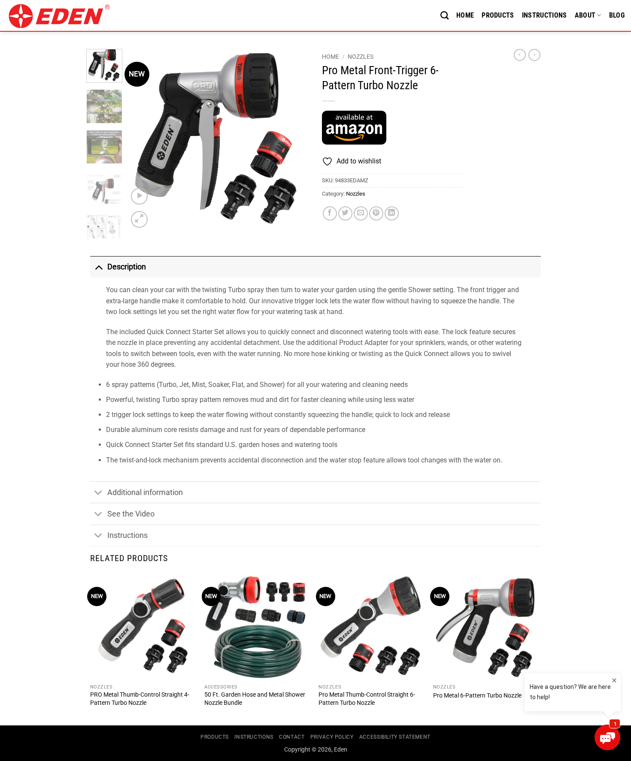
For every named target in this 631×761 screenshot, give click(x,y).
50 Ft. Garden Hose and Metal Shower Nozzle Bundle (254, 699)
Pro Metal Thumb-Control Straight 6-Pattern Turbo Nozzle (367, 699)
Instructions (544, 15)
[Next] (295, 139)
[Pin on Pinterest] (376, 213)
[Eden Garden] (64, 16)
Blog (617, 15)
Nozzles (360, 56)
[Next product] (520, 55)
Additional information (145, 492)
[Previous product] (534, 55)
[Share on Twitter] (345, 213)
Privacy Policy (332, 737)
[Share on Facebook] (330, 213)
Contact (291, 737)
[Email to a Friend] (361, 213)
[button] (139, 196)
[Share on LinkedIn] (392, 213)
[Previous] (142, 139)
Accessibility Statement (395, 737)
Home (465, 15)
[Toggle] (98, 266)
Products (498, 15)
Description (126, 267)
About (585, 15)
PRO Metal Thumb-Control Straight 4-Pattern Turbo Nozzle (139, 699)
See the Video (131, 514)
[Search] (444, 15)
